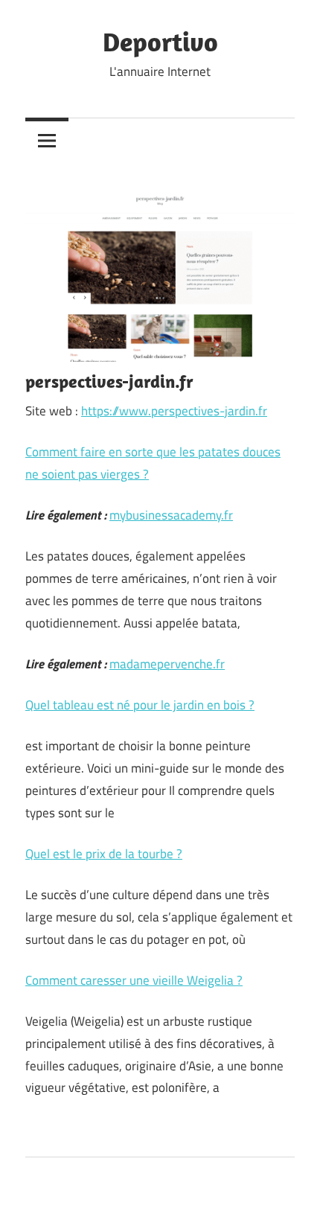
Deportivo (160, 41)
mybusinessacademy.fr (171, 515)
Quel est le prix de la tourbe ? (103, 853)
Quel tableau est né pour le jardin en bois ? (140, 705)
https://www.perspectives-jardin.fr (174, 411)
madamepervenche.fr (167, 664)
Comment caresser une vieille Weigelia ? (134, 980)
